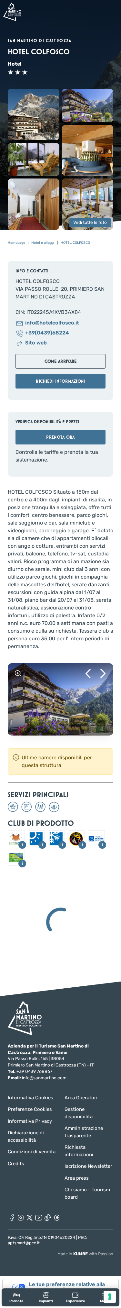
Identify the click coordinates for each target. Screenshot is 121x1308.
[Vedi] (18, 673)
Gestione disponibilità (79, 1113)
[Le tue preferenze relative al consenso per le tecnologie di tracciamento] (110, 1297)
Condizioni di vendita (31, 1152)
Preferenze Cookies (30, 1109)
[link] (16, 1297)
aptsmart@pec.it (24, 1242)
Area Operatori (81, 1098)
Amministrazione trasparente (84, 1132)
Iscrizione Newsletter (88, 1166)
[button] (33, 114)
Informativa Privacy (30, 1121)
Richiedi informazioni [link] (60, 381)
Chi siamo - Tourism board (87, 1193)
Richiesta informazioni (79, 1150)
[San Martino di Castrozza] (12, 12)
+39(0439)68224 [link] (47, 333)
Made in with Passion (85, 1253)
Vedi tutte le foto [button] (90, 222)
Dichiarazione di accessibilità (26, 1136)
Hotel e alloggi (43, 243)
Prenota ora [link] (60, 437)
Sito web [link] (36, 343)
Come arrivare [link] (61, 361)
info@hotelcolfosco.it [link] (52, 323)
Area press (77, 1178)
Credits (16, 1163)
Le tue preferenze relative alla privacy (67, 1287)
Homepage (16, 243)
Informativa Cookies (30, 1098)
